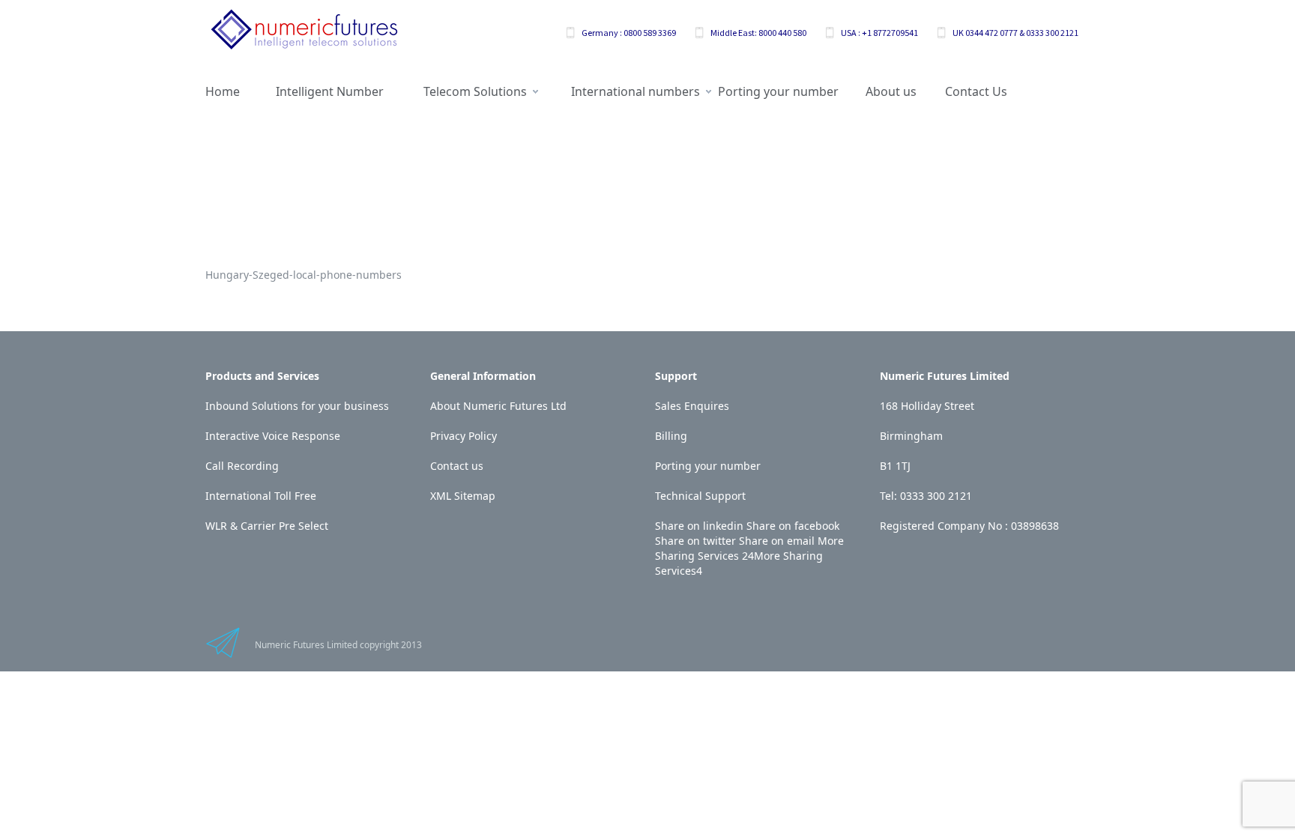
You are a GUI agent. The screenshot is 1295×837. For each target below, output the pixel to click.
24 (748, 556)
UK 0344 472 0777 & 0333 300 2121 (1015, 32)
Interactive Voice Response (272, 436)
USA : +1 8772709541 (879, 32)
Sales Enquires (692, 406)
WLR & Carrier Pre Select (266, 526)
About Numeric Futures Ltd (498, 406)
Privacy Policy (463, 436)
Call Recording (242, 466)
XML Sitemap (462, 496)
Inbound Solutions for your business (297, 406)
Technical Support (700, 496)
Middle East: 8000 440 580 (758, 32)
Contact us (456, 466)
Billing (671, 436)
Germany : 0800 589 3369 (629, 32)
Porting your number (708, 466)
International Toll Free (260, 496)
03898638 (1035, 526)
